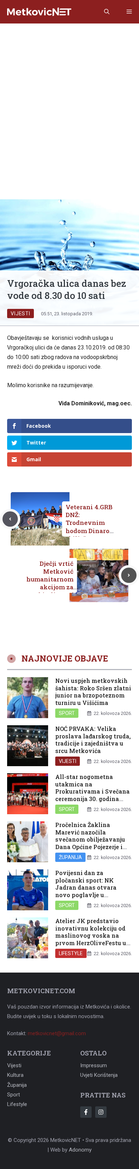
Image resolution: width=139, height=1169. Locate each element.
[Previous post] (10, 519)
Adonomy (80, 1150)
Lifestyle (71, 953)
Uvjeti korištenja (99, 1075)
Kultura (15, 1075)
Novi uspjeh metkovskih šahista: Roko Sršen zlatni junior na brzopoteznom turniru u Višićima (93, 691)
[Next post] (129, 575)
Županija (70, 857)
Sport (67, 713)
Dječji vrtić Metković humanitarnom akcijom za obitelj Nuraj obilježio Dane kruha (49, 587)
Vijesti (20, 313)
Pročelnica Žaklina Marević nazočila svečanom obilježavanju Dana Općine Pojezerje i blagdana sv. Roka (90, 839)
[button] (107, 11)
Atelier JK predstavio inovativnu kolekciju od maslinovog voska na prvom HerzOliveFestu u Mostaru (90, 935)
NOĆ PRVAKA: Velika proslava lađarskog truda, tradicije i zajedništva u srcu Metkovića (93, 739)
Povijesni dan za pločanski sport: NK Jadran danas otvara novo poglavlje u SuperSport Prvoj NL (86, 887)
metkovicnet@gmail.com (57, 1033)
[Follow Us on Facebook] (86, 1112)
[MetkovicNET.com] (39, 12)
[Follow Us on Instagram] (101, 1112)
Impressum (93, 1065)
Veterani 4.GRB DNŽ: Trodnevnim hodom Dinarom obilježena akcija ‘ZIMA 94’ (90, 526)
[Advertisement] (69, 96)
